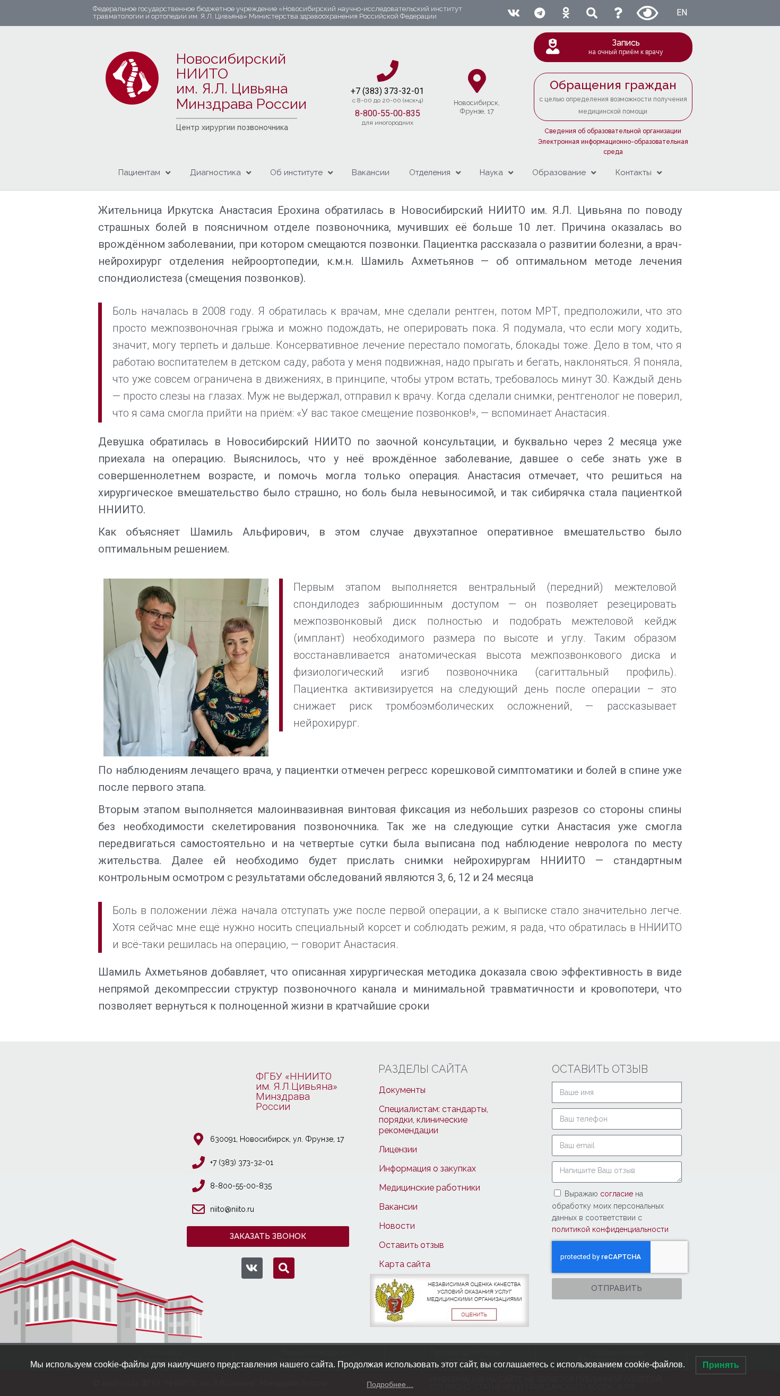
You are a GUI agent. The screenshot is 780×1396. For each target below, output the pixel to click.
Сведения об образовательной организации (612, 131)
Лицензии (398, 1149)
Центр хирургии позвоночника (232, 127)
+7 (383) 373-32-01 (241, 1162)
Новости (397, 1226)
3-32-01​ (409, 91)
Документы (402, 1090)
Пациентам (139, 172)
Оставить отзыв (411, 1245)
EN (682, 12)
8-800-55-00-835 (387, 113)
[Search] (592, 13)
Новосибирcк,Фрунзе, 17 (477, 107)
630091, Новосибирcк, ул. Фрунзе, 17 (277, 1139)
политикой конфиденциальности (610, 1229)
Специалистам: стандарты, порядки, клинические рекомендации (433, 1119)
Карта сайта (404, 1264)
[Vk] (513, 13)
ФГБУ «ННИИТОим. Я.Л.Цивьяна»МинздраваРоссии (296, 1091)
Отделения (429, 172)
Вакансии (370, 172)
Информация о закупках (427, 1169)
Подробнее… (390, 1384)
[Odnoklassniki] (566, 13)
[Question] (618, 13)
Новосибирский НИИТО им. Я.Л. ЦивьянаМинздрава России (241, 81)
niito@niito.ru (232, 1209)
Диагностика (215, 172)
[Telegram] (539, 13)
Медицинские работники (429, 1188)
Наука (491, 172)
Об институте (296, 172)
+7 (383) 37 (372, 91)
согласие (617, 1194)
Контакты (634, 172)
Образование (559, 172)
